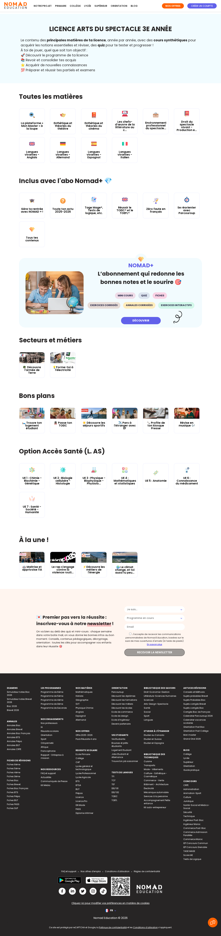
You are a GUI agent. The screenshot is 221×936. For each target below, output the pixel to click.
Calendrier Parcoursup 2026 (198, 715)
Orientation (119, 6)
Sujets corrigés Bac (193, 707)
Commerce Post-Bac (194, 828)
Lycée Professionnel (86, 773)
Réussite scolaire (50, 731)
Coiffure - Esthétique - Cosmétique (155, 775)
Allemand (81, 719)
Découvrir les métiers (122, 703)
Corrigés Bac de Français (196, 711)
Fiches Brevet (14, 784)
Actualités (46, 777)
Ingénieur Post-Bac (193, 820)
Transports (149, 765)
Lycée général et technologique (84, 768)
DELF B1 (115, 788)
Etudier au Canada (154, 735)
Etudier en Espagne (154, 743)
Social (147, 711)
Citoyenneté (47, 743)
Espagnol (81, 715)
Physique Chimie (84, 707)
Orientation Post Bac (194, 726)
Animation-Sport (192, 793)
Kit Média (45, 785)
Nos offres (172, 6)
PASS (78, 809)
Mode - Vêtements (153, 769)
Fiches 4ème (13, 772)
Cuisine (148, 761)
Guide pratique (191, 770)
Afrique (44, 747)
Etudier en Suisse (152, 739)
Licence (80, 797)
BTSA (78, 785)
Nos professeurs (49, 723)
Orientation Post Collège (195, 730)
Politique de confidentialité (113, 927)
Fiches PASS (13, 804)
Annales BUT (13, 745)
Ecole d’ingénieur (120, 719)
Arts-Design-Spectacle (156, 703)
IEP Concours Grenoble (195, 847)
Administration (191, 789)
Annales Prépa (14, 741)
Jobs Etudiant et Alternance (120, 756)
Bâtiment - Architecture (156, 784)
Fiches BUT (12, 800)
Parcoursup (118, 691)
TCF (114, 780)
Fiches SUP (12, 808)
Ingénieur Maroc (191, 824)
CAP (78, 762)
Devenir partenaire (121, 723)
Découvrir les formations (124, 699)
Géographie (82, 699)
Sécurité (187, 812)
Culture (187, 797)
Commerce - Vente (154, 780)
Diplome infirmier (84, 813)
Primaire (60, 6)
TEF (113, 784)
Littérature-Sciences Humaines (160, 695)
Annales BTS (13, 737)
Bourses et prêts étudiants (120, 745)
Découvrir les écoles (122, 707)
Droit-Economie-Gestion (157, 691)
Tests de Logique (192, 859)
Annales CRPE (14, 749)
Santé (147, 707)
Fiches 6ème (13, 764)
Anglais (80, 711)
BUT (78, 789)
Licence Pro (81, 801)
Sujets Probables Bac (194, 699)
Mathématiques (84, 691)
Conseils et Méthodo (194, 691)
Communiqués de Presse (54, 781)
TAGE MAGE (189, 851)
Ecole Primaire (83, 754)
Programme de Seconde (54, 707)
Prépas (79, 793)
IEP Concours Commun (195, 843)
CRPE (186, 785)
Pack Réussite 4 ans (86, 739)
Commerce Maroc (193, 839)
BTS (78, 781)
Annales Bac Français (18, 733)
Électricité (149, 788)
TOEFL (114, 800)
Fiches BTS (12, 792)
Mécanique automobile (156, 792)
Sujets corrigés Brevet (194, 703)
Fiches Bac (12, 780)
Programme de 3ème (52, 703)
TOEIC (115, 796)
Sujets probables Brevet (195, 695)
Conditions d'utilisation (117, 871)
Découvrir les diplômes (123, 695)
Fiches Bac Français (17, 788)
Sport (43, 739)
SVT (78, 703)
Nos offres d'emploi (91, 871)
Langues (148, 719)
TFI (113, 776)
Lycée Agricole (83, 777)
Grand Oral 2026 (192, 738)
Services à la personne (156, 796)
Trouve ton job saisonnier (125, 761)
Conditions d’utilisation (145, 927)
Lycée (87, 6)
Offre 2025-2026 (84, 735)
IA (42, 727)
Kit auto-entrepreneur (155, 807)
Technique (189, 816)
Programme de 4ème (52, 699)
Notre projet (43, 6)
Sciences (148, 699)
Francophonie (48, 750)
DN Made (80, 805)
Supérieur (100, 6)
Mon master (189, 734)
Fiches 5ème (13, 768)
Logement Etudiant (121, 750)
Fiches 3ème (13, 776)
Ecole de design (120, 715)
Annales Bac (13, 725)
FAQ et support (48, 773)
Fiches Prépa (13, 796)
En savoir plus (154, 644)
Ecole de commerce (122, 711)
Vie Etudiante (118, 739)
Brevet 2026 (13, 710)
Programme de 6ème (52, 691)
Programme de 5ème (52, 695)
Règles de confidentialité (147, 871)
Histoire (79, 695)
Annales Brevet (14, 729)
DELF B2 (115, 792)
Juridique (188, 801)
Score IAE (188, 855)
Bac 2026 (12, 706)
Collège (75, 6)
